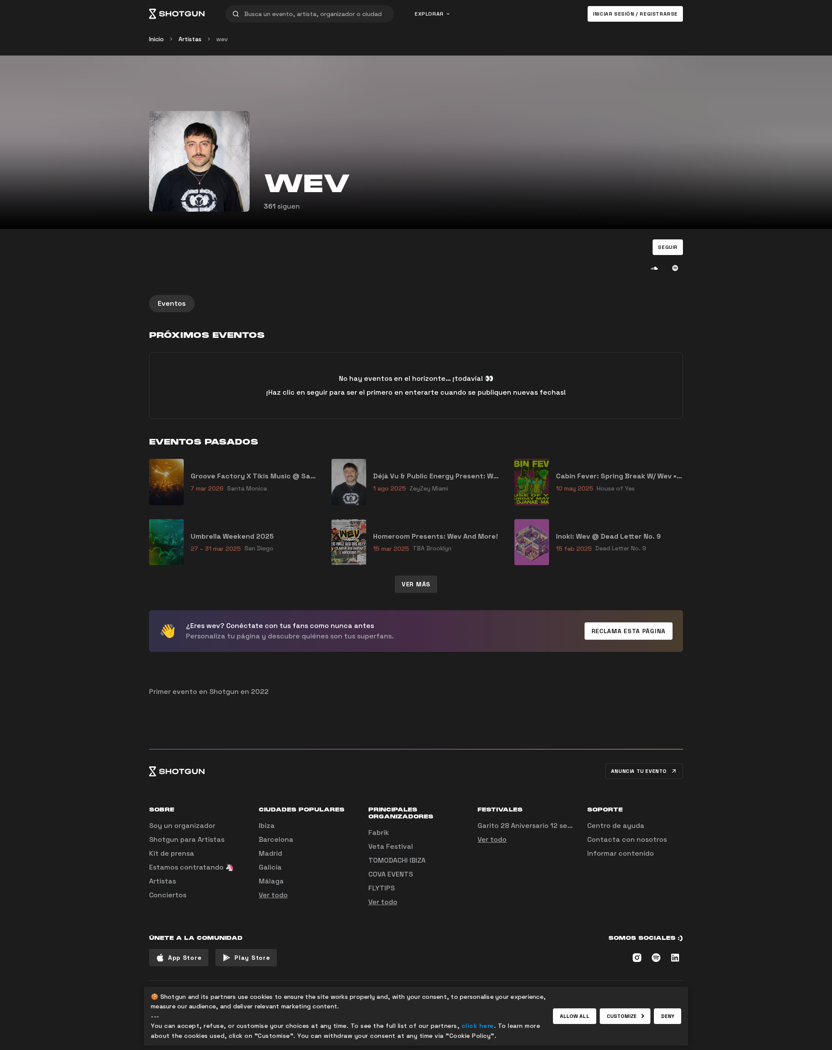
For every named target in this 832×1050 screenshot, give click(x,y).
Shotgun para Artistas (186, 839)
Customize (622, 1016)
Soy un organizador (182, 825)
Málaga (271, 881)
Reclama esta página (629, 631)
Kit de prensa (171, 853)
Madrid (270, 853)
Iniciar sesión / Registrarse (635, 13)
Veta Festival (390, 846)
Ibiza (267, 825)
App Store (185, 958)
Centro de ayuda (615, 825)
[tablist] (416, 303)
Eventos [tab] (172, 303)
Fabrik (378, 832)
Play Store (252, 958)
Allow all (574, 1016)
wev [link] (222, 39)
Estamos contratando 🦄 (191, 867)
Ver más (416, 584)
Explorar (429, 13)
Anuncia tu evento (639, 771)
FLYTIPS (381, 888)
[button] (668, 247)
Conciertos (167, 895)
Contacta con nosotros (627, 839)
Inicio (156, 39)
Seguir (668, 247)
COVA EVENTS (390, 874)
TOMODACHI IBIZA (397, 860)
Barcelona (276, 839)
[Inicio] (177, 14)
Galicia (270, 867)
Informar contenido (620, 853)
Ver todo (273, 895)
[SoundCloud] (654, 268)
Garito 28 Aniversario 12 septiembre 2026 (548, 825)
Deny (667, 1016)
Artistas (190, 39)
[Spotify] (675, 268)
